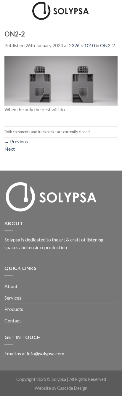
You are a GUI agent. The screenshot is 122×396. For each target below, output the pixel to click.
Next (12, 149)
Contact (12, 320)
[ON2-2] (61, 80)
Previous (16, 141)
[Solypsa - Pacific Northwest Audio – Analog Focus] (61, 10)
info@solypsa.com (45, 353)
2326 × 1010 (82, 45)
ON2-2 (107, 45)
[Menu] (8, 10)
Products (13, 309)
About (10, 286)
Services (12, 297)
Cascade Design (72, 388)
